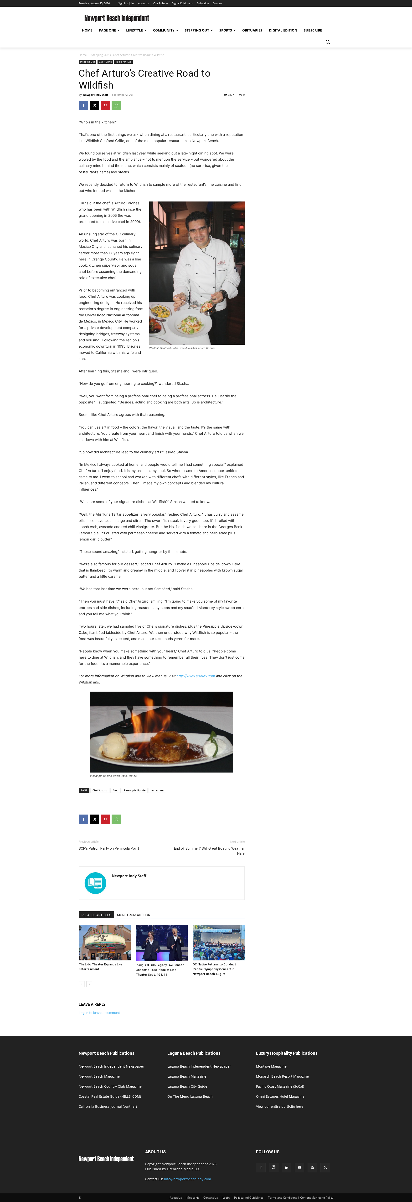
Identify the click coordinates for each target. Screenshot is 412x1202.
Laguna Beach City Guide (187, 1086)
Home (83, 55)
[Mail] (299, 1167)
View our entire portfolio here (279, 1106)
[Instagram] (273, 1167)
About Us (176, 1198)
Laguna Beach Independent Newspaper (199, 1066)
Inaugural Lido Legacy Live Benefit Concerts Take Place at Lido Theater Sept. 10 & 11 (160, 969)
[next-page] (89, 984)
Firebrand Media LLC (183, 1169)
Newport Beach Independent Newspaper (111, 1066)
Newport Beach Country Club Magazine (110, 1086)
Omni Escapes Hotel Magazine (280, 1096)
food (115, 790)
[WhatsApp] (116, 105)
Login (226, 1198)
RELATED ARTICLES (96, 915)
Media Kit (192, 1198)
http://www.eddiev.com (195, 676)
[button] (327, 42)
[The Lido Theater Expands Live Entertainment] (105, 942)
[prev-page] (82, 984)
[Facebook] (83, 105)
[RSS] (312, 1167)
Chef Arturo (100, 790)
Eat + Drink (105, 61)
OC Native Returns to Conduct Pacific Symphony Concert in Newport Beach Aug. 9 (214, 969)
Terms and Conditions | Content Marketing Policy (300, 1198)
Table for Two (123, 61)
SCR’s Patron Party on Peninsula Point (109, 848)
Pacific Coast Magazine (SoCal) (280, 1086)
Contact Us (210, 1198)
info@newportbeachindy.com (187, 1179)
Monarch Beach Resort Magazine (282, 1076)
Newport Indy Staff (95, 94)
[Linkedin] (286, 1167)
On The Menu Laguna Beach (190, 1096)
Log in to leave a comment (99, 1013)
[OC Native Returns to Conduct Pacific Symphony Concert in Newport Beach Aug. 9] (219, 942)
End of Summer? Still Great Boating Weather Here (209, 851)
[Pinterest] (105, 105)
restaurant (157, 790)
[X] (94, 105)
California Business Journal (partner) (108, 1106)
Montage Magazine (271, 1066)
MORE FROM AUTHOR (133, 915)
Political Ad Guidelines (248, 1198)
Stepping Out (99, 55)
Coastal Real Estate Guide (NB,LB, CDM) (110, 1096)
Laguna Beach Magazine (186, 1076)
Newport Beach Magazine (99, 1076)
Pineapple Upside (134, 790)
